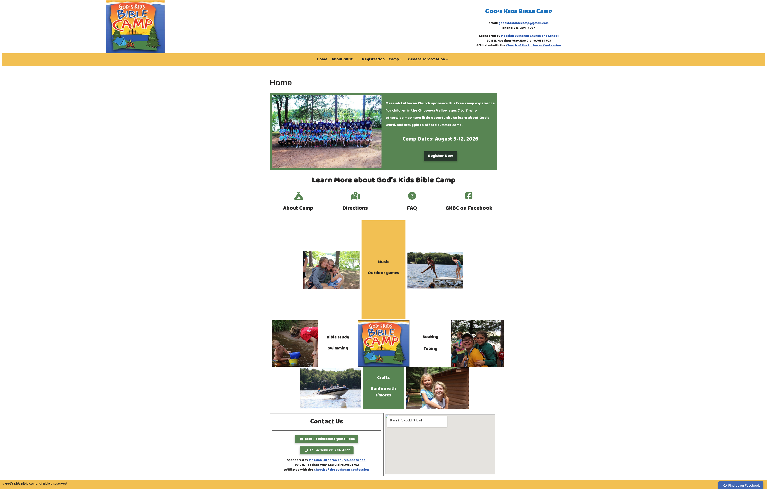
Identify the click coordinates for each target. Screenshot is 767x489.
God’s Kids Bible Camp (518, 11)
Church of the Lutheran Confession (533, 46)
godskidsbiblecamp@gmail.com (523, 23)
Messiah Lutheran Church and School (530, 36)
